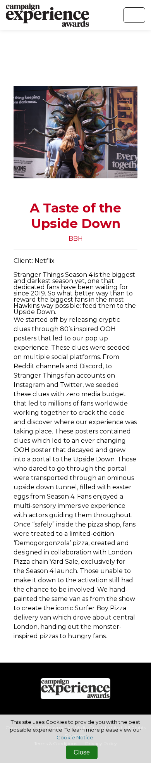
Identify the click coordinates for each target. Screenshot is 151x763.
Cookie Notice (75, 737)
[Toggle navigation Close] (134, 15)
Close (82, 752)
